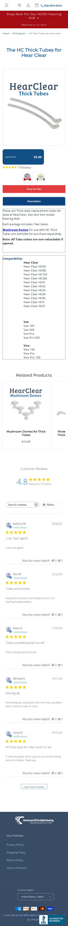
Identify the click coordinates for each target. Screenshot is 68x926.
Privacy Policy (15, 844)
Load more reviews (34, 786)
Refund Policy (15, 860)
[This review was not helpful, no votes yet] (59, 560)
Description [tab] (34, 201)
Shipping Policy (16, 852)
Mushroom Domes (15, 230)
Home (6, 33)
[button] (6, 5)
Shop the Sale (34, 189)
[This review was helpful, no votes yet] (53, 560)
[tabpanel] (34, 282)
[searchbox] (19, 504)
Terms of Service (17, 867)
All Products (19, 33)
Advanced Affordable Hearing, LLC (32, 915)
